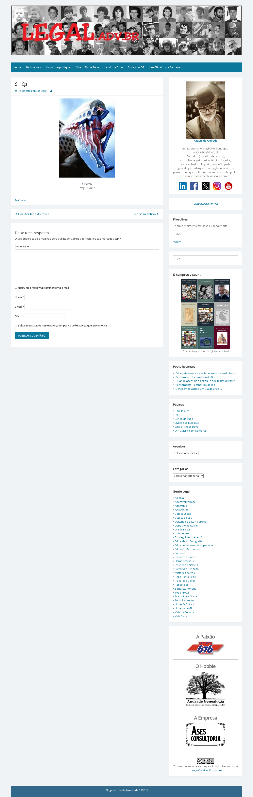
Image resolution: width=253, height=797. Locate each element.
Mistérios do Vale (185, 573)
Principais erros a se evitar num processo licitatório (206, 373)
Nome (19, 297)
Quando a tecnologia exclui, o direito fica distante (205, 381)
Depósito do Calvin (186, 525)
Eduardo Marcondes (187, 549)
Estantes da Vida (185, 557)
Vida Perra (181, 616)
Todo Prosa (182, 592)
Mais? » (177, 241)
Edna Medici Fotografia (188, 541)
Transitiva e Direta (186, 596)
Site (17, 316)
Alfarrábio (181, 506)
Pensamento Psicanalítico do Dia (195, 377)
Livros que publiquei (58, 67)
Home (17, 67)
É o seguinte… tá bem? (188, 537)
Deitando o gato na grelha (191, 521)
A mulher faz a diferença (33, 214)
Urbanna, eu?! (183, 608)
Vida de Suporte (184, 612)
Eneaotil (180, 553)
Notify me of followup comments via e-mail (43, 287)
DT (176, 415)
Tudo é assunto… (185, 600)
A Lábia (179, 498)
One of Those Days (87, 67)
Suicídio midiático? (145, 214)
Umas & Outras (184, 604)
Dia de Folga (182, 529)
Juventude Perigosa (187, 569)
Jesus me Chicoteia (186, 565)
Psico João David (185, 580)
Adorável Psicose (185, 502)
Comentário (22, 246)
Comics (22, 200)
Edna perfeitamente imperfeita (194, 545)
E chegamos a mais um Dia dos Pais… (199, 388)
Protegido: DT (136, 67)
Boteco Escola (183, 513)
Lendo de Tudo (114, 67)
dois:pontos (182, 533)
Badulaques (33, 67)
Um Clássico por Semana (164, 67)
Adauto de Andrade (205, 140)
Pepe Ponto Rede (185, 577)
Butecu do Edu (183, 517)
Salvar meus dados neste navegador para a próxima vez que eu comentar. (63, 325)
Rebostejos (182, 584)
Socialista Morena (185, 588)
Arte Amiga (181, 509)
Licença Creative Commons (205, 770)
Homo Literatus (184, 561)
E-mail (19, 306)
